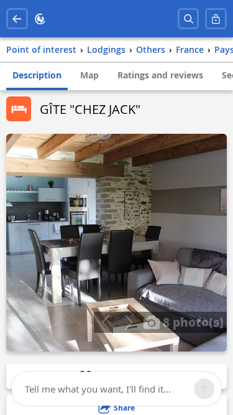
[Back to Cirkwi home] (40, 19)
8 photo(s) (192, 321)
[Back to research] (17, 19)
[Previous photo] (105, 322)
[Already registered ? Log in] (216, 19)
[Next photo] (128, 322)
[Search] (188, 19)
